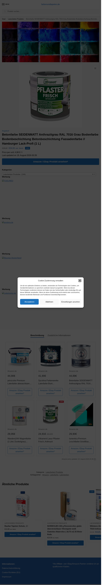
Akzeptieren (29, 302)
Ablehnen (49, 302)
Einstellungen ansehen (70, 302)
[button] (80, 280)
